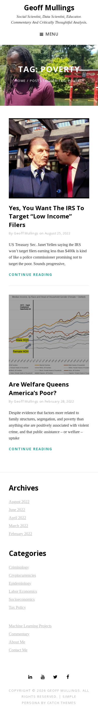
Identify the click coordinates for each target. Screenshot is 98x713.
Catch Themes (61, 702)
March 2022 (18, 526)
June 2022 (17, 510)
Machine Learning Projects (30, 626)
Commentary (19, 634)
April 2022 (17, 518)
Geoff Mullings (49, 7)
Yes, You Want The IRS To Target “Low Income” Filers (46, 216)
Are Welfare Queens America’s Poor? (39, 388)
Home (20, 80)
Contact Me (18, 650)
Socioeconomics (22, 599)
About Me (17, 642)
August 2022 (19, 502)
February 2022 (20, 534)
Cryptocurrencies (22, 575)
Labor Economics (23, 591)
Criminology (19, 567)
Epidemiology (20, 583)
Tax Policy (17, 607)
